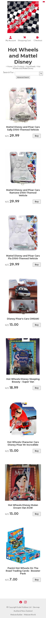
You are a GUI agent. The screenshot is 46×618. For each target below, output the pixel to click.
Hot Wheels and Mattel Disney (26, 67)
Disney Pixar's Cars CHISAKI (23, 318)
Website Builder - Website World (23, 615)
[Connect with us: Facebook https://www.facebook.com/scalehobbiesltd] (21, 602)
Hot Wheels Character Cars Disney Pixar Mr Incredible (23, 443)
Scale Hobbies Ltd (24, 607)
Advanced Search (23, 77)
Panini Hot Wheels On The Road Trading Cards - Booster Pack (23, 571)
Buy (37, 136)
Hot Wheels (30, 66)
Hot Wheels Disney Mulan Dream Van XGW (23, 506)
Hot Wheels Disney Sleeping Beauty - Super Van (23, 380)
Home (9, 66)
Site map (36, 607)
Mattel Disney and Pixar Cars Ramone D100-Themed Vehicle (23, 193)
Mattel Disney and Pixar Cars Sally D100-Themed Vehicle (23, 128)
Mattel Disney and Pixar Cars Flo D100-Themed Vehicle (23, 257)
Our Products (19, 66)
